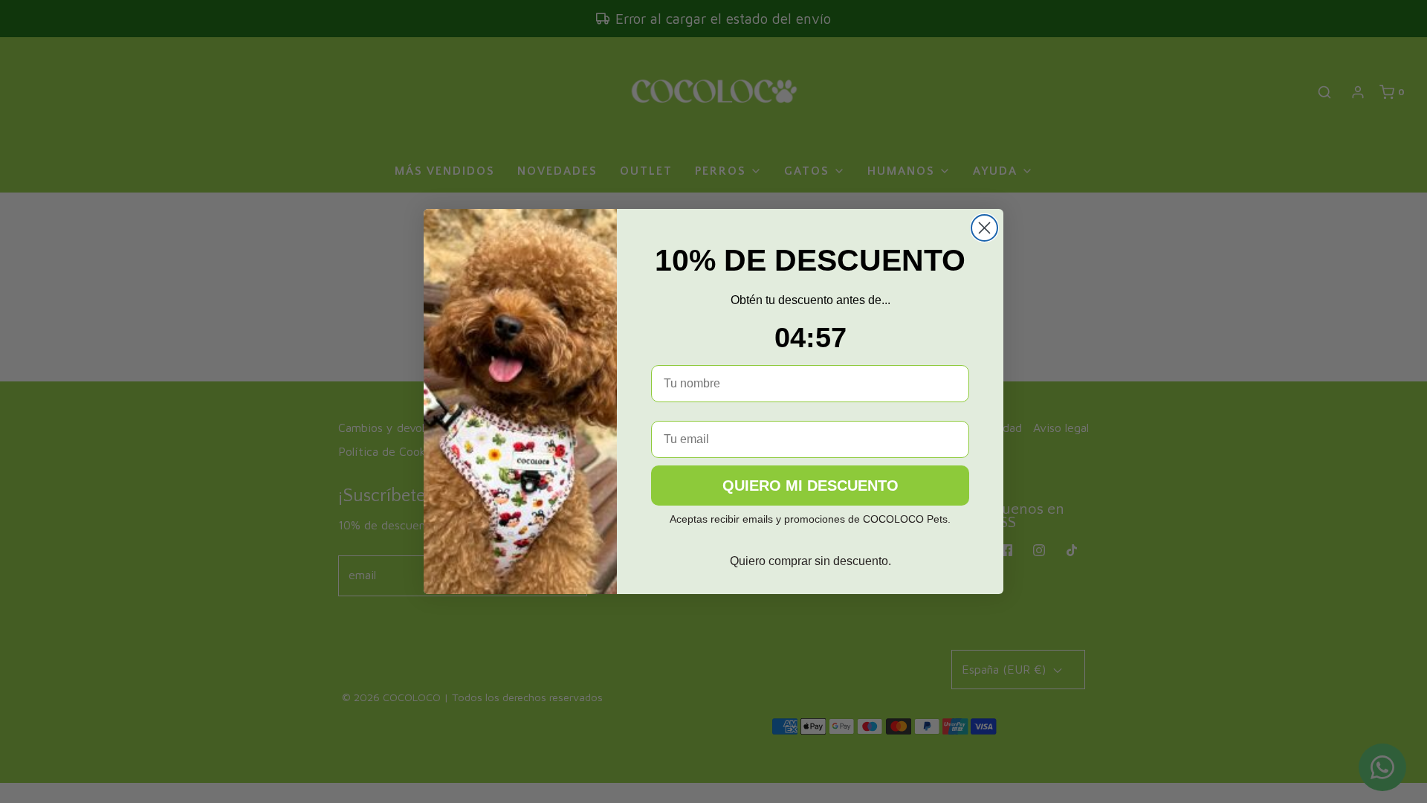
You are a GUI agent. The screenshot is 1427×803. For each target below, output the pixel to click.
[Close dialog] (984, 228)
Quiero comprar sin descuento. (810, 561)
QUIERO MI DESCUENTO (810, 485)
